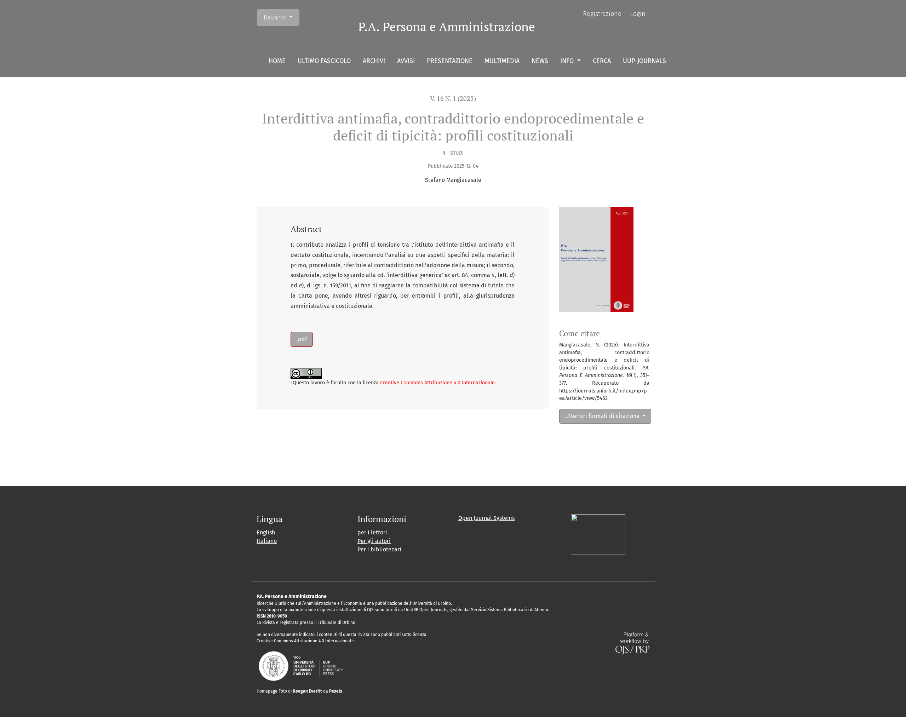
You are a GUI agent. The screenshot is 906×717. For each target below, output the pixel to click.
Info (567, 61)
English (266, 532)
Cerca (602, 61)
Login (638, 14)
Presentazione (449, 61)
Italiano (281, 17)
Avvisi (406, 61)
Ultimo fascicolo (324, 61)
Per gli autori (374, 541)
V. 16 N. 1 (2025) (453, 98)
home (277, 61)
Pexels (335, 691)
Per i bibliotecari (379, 549)
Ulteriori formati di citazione (603, 416)
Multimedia (502, 61)
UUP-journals (644, 61)
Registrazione (602, 14)
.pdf (302, 339)
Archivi (374, 61)
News (540, 61)
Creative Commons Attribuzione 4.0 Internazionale (437, 383)
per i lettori (372, 532)
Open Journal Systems (486, 518)
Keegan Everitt (307, 691)
